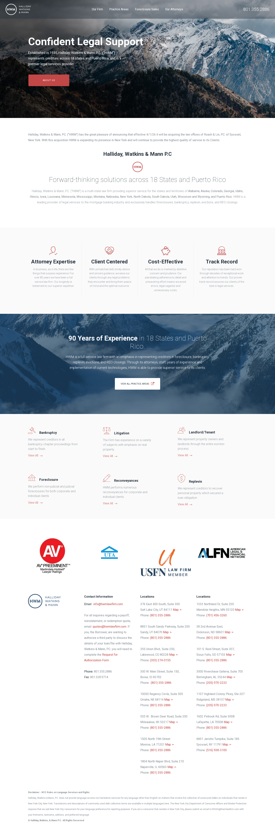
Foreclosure (48, 480)
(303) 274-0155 (160, 660)
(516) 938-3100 (216, 750)
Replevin (195, 481)
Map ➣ (177, 609)
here (166, 803)
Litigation (121, 433)
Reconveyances (126, 480)
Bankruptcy (48, 433)
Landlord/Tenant (202, 432)
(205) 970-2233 (216, 683)
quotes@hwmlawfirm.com (109, 626)
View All (33, 455)
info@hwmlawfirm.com (108, 604)
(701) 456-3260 (216, 615)
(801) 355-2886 (160, 615)
